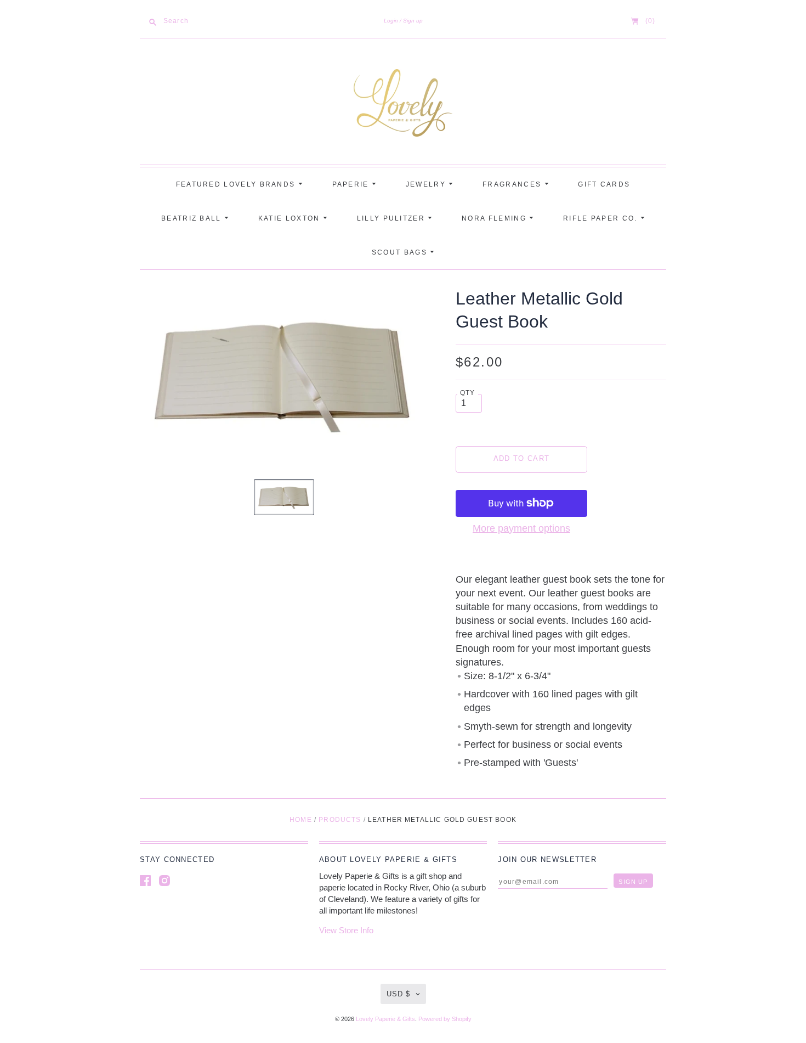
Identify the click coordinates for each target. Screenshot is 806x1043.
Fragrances (513, 184)
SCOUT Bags (401, 252)
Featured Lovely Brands (237, 184)
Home (301, 819)
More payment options (521, 528)
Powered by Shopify (445, 1019)
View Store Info (346, 930)
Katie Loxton (290, 218)
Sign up (413, 21)
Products (340, 819)
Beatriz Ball (192, 218)
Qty (467, 392)
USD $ (398, 994)
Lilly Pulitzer (392, 218)
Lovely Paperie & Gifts (385, 1019)
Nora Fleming (495, 218)
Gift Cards (604, 184)
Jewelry (427, 184)
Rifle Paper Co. (601, 218)
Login (391, 21)
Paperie (352, 184)
